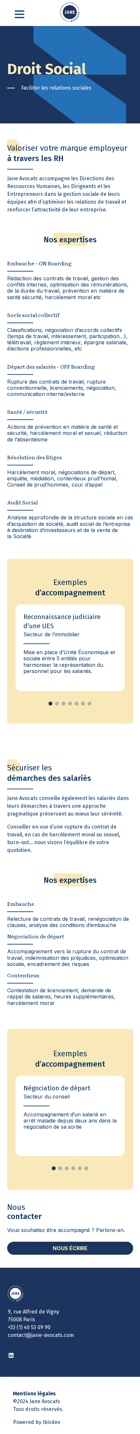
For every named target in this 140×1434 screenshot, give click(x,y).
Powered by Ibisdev (36, 1422)
